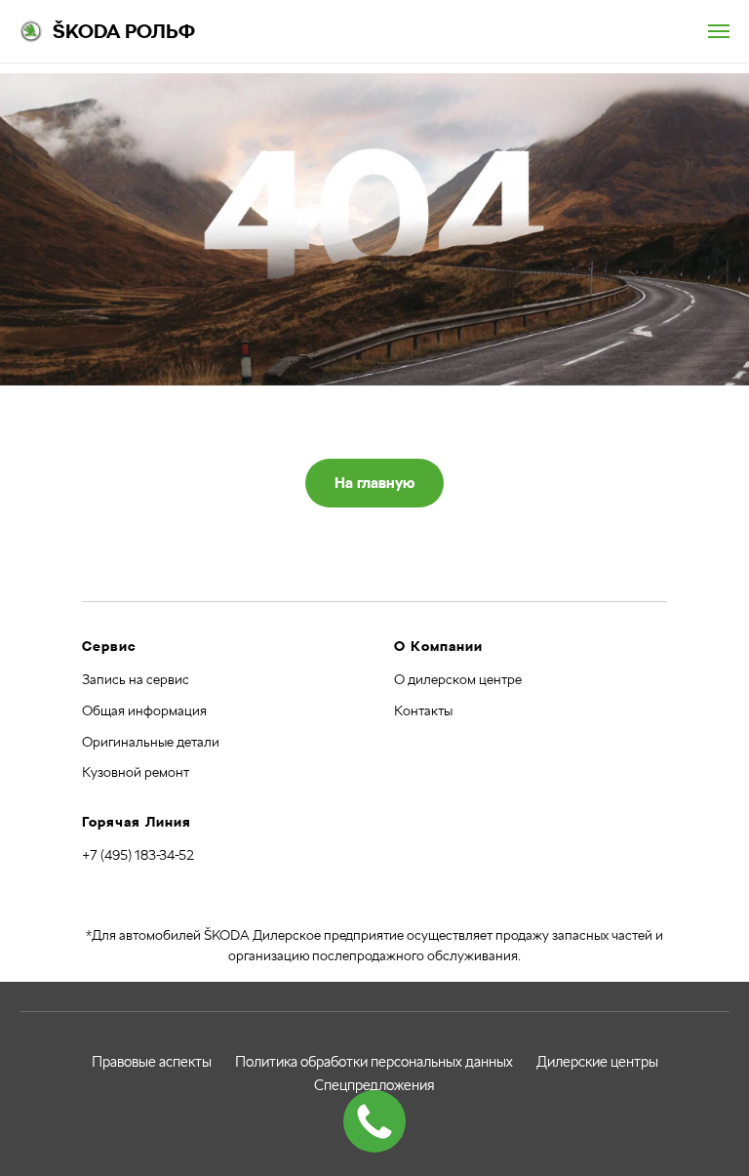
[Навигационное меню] (718, 31)
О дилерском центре (458, 679)
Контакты (423, 710)
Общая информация (144, 710)
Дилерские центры (597, 1062)
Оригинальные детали (150, 742)
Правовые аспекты (152, 1062)
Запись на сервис (135, 679)
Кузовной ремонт (135, 772)
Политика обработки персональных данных (374, 1062)
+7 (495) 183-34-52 (138, 855)
